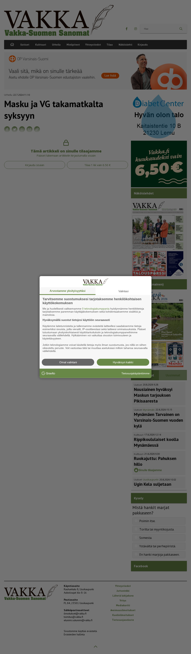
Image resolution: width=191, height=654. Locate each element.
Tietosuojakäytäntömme (135, 373)
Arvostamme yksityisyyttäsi (67, 290)
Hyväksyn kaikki (123, 362)
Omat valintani (68, 362)
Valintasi (123, 291)
